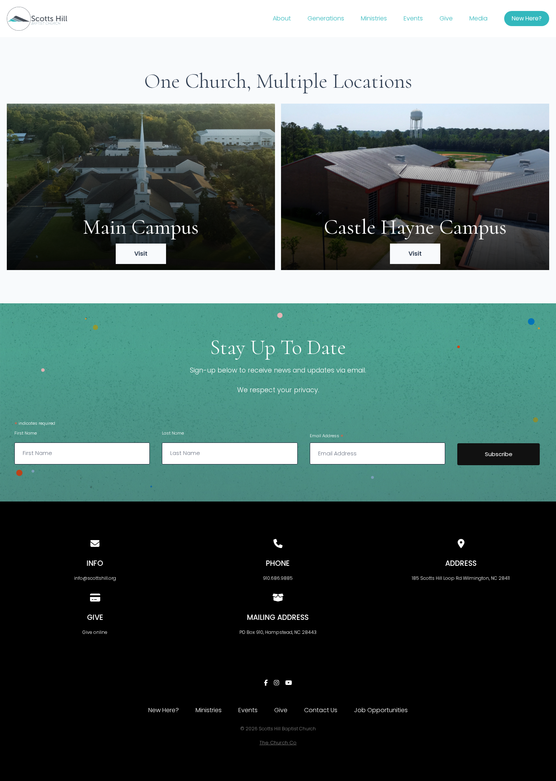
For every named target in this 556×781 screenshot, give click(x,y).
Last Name (173, 433)
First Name (25, 433)
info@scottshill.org (95, 578)
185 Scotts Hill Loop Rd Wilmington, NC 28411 (461, 578)
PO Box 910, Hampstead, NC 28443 (278, 632)
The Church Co (278, 742)
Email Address (326, 436)
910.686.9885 (278, 578)
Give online (94, 632)
